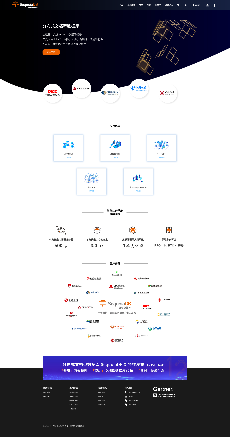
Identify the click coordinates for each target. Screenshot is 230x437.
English (196, 5)
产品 (121, 5)
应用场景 (131, 5)
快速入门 (46, 392)
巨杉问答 (101, 400)
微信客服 (132, 405)
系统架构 (46, 396)
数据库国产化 (74, 400)
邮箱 (131, 396)
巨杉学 (158, 5)
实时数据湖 (73, 392)
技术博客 (101, 392)
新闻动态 (169, 5)
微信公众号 (133, 400)
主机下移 (72, 409)
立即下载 (51, 52)
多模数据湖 (73, 396)
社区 (149, 5)
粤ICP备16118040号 (60, 426)
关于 (179, 5)
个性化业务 (73, 405)
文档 (141, 5)
